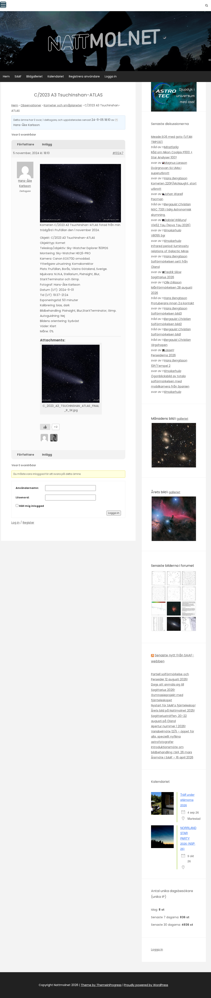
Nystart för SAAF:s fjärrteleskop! (173, 705)
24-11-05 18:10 (100, 120)
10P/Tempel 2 (160, 366)
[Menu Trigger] (3, 5)
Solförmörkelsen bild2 (166, 324)
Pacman (157, 199)
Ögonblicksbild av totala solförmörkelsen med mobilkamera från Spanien (170, 381)
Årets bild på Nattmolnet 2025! (173, 710)
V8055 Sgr (158, 235)
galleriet (182, 419)
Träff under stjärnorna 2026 (187, 799)
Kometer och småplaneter (63, 105)
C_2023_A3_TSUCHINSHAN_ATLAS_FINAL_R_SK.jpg (71, 408)
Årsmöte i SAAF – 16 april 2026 (172, 757)
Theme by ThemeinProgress (101, 985)
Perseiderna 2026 (163, 355)
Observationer (31, 105)
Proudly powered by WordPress (146, 985)
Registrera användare (84, 76)
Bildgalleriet (34, 76)
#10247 (118, 153)
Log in (15, 522)
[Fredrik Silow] (54, 437)
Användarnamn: (27, 488)
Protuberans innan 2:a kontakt (172, 303)
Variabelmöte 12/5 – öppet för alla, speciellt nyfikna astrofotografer (172, 736)
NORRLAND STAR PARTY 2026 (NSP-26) (188, 838)
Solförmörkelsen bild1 (166, 334)
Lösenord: (22, 497)
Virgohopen (159, 345)
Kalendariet (56, 76)
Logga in (111, 76)
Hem (6, 76)
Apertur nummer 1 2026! (168, 726)
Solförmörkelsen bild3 (166, 313)
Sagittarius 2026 (162, 277)
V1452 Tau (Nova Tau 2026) (171, 225)
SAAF (18, 76)
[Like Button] (45, 427)
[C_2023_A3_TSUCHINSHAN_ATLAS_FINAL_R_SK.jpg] (71, 374)
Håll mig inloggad (31, 506)
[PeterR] (45, 437)
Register (28, 522)
